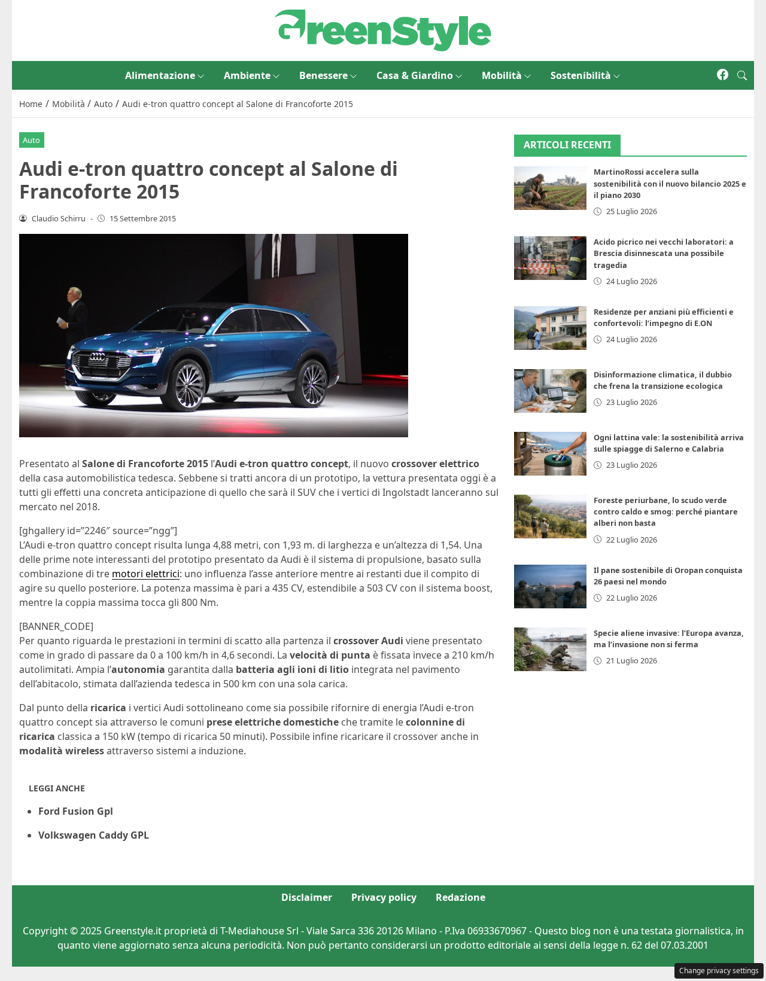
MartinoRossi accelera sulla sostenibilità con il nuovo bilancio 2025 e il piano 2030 (670, 183)
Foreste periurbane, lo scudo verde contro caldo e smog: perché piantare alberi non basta (666, 511)
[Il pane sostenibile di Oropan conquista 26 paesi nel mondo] (550, 586)
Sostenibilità (581, 75)
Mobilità (502, 75)
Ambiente (247, 75)
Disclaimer (306, 897)
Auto (31, 140)
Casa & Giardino (414, 75)
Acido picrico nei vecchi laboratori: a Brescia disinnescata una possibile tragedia (664, 253)
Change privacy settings (719, 970)
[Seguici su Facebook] (722, 75)
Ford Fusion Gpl (75, 811)
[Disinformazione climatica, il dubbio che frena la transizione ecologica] (550, 391)
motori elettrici (146, 573)
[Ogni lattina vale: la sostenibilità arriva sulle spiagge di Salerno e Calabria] (550, 454)
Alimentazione (160, 75)
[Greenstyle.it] (383, 29)
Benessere (323, 75)
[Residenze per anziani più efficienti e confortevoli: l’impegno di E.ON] (550, 328)
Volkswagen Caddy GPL (93, 835)
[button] (742, 75)
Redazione (460, 897)
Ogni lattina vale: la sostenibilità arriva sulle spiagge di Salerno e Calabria (669, 443)
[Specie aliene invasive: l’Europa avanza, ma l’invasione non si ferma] (550, 649)
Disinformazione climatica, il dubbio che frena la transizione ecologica (663, 380)
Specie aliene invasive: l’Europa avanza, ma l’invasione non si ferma (669, 638)
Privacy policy (384, 897)
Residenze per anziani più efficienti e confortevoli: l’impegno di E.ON (664, 317)
